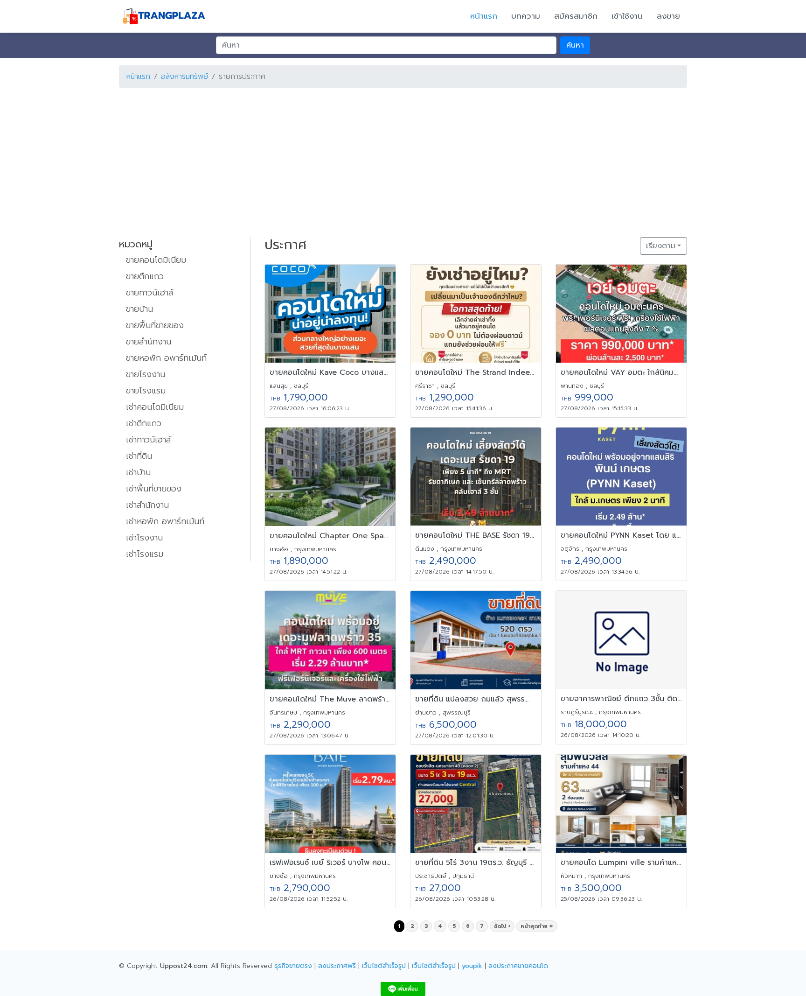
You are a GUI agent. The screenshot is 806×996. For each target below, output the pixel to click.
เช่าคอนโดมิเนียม (155, 407)
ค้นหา (575, 45)
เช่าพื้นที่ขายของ (153, 488)
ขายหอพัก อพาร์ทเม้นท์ (166, 358)
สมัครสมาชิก (576, 16)
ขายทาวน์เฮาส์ (150, 292)
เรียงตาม (660, 246)
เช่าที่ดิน (139, 456)
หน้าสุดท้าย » (537, 926)
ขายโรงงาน (145, 374)
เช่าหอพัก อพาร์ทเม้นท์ (165, 521)
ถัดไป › (502, 926)
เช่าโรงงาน (144, 537)
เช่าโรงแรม (144, 554)
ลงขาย (668, 16)
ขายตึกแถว (145, 276)
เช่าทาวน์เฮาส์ (148, 439)
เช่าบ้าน (138, 472)
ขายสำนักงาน (148, 341)
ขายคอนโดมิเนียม (156, 260)
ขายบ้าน (139, 309)
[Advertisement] (399, 160)
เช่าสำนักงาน (147, 505)
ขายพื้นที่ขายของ (155, 325)
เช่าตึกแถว (143, 423)
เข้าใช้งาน (627, 16)
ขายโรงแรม (146, 390)
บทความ (525, 16)
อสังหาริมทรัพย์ (184, 76)
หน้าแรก (483, 16)
